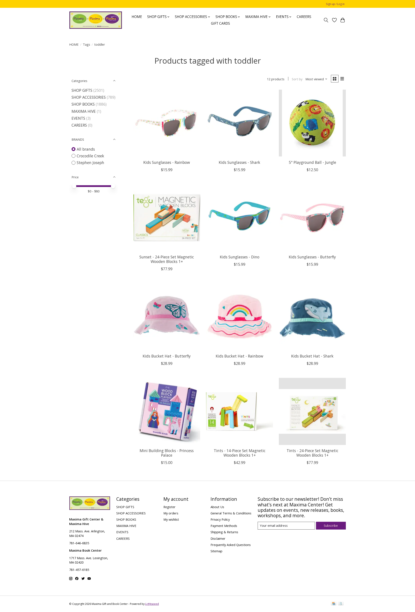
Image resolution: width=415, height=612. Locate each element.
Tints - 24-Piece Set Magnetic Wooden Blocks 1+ (312, 453)
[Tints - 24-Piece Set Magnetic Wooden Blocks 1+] (312, 411)
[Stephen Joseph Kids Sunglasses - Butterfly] (312, 217)
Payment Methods (224, 525)
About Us (217, 507)
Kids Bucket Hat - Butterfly (167, 356)
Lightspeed (152, 604)
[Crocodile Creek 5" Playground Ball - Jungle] (312, 123)
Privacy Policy (220, 519)
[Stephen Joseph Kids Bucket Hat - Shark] (312, 316)
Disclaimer (218, 538)
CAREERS (304, 16)
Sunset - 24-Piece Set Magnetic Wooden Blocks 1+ (166, 259)
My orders (170, 513)
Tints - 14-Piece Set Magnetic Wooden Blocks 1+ (239, 453)
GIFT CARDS (220, 23)
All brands (86, 149)
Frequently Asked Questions (231, 545)
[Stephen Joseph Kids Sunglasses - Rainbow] (166, 123)
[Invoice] (340, 604)
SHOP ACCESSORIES (89, 97)
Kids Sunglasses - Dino (239, 256)
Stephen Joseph (90, 162)
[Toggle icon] (326, 20)
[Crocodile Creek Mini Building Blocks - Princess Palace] (166, 411)
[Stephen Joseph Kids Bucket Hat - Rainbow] (239, 316)
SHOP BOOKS (83, 104)
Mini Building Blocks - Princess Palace (167, 453)
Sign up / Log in (335, 4)
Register (169, 507)
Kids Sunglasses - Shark (239, 162)
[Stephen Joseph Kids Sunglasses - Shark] (239, 123)
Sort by (297, 79)
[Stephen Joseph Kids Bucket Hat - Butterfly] (166, 316)
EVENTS (78, 118)
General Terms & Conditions (231, 513)
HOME (137, 16)
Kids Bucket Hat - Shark (312, 356)
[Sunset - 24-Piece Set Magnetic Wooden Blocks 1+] (166, 217)
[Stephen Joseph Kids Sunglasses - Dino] (239, 217)
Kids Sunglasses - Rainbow (166, 162)
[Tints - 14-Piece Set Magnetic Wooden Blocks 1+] (239, 411)
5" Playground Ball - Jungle (312, 162)
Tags (86, 44)
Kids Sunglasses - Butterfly (312, 256)
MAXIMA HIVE (84, 111)
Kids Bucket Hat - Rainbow (239, 356)
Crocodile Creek (90, 155)
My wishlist (171, 519)
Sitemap (216, 551)
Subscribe (331, 525)
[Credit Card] (333, 604)
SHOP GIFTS (82, 90)
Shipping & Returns (224, 532)
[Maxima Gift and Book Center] (95, 20)
